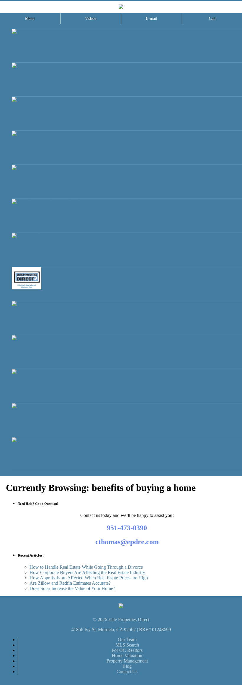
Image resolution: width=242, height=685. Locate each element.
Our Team (127, 639)
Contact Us (127, 671)
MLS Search (127, 644)
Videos (90, 18)
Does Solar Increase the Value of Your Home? (72, 588)
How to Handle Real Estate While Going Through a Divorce (86, 567)
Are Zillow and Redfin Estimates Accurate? (70, 583)
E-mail (151, 18)
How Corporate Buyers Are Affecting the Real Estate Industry (87, 572)
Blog (127, 666)
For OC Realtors (127, 650)
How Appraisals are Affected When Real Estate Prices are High (89, 577)
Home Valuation (127, 655)
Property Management (127, 660)
